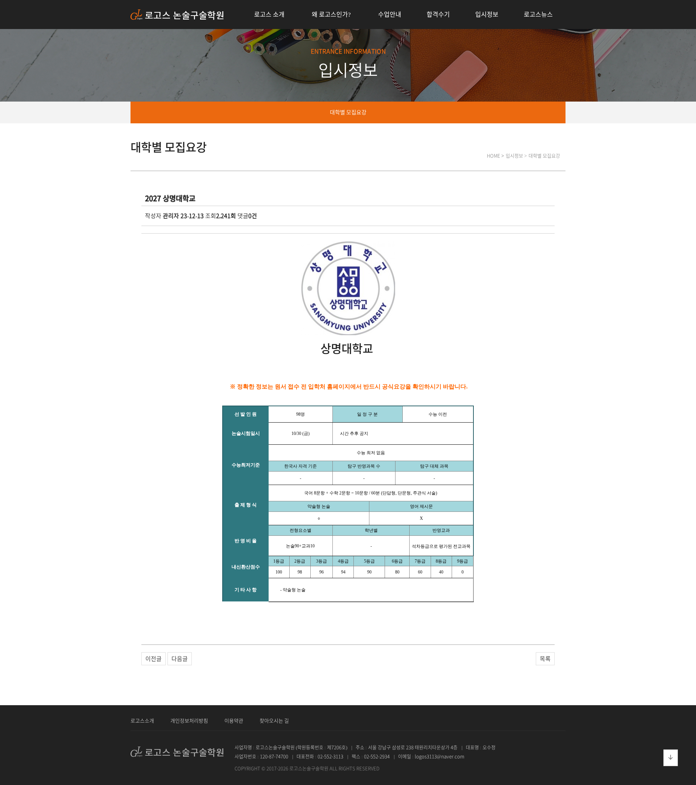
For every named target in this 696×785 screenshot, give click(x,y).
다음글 (179, 659)
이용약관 (233, 720)
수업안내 (389, 14)
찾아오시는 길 (274, 720)
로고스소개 (142, 720)
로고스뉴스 (538, 14)
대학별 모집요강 (348, 112)
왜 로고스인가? (331, 14)
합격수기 (438, 14)
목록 (545, 659)
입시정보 (486, 14)
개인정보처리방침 (189, 720)
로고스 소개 (269, 14)
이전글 (153, 659)
